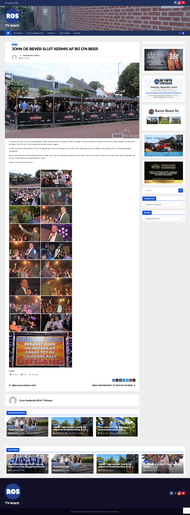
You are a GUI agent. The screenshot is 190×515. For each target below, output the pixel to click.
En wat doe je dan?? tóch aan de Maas (162, 465)
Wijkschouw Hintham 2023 (24, 385)
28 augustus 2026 (17, 470)
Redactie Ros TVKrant (30, 433)
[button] (179, 33)
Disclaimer (64, 33)
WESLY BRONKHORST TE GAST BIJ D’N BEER (112, 385)
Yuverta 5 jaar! (17, 429)
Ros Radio (18, 33)
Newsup (104, 511)
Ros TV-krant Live (35, 33)
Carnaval (12, 461)
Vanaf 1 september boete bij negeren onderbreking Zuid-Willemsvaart (70, 429)
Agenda (146, 461)
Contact (51, 33)
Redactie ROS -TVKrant (31, 55)
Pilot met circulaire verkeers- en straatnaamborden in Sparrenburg (116, 429)
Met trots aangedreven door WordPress (83, 511)
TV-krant (12, 25)
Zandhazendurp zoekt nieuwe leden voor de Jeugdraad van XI (26, 465)
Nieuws (14, 44)
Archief (77, 33)
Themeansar (115, 511)
